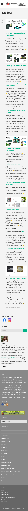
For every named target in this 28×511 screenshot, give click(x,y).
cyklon (21, 377)
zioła (10, 397)
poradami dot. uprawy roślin (8, 357)
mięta (10, 384)
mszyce (14, 384)
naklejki (24, 278)
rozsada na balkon (17, 389)
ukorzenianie (4, 394)
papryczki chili (9, 385)
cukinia (17, 377)
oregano (3, 385)
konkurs (24, 382)
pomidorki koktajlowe (6, 387)
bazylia (3, 377)
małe (7, 233)
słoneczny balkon (22, 392)
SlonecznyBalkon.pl (6, 392)
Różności (3, 459)
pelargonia (15, 385)
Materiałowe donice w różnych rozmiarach (16, 111)
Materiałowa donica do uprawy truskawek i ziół (16, 84)
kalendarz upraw (12, 382)
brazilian (7, 377)
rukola (10, 391)
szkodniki (16, 392)
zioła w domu (22, 397)
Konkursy (3, 444)
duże (22, 231)
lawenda (7, 384)
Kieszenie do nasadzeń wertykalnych (13, 149)
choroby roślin (12, 377)
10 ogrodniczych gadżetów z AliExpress (16, 34)
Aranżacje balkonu (6, 432)
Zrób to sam (4, 478)
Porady (3, 456)
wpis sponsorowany (15, 396)
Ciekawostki (4, 435)
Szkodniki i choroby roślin (8, 468)
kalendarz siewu (5, 382)
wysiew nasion (5, 397)
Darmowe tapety (5, 438)
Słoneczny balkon (5, 465)
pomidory (14, 387)
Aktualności (4, 429)
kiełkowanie (19, 382)
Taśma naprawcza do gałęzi (15, 248)
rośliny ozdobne (5, 391)
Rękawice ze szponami (13, 164)
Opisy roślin (4, 450)
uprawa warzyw (11, 394)
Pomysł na (4, 453)
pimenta (19, 385)
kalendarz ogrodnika (17, 380)
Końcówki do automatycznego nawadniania (16, 183)
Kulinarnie (4, 447)
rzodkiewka (15, 391)
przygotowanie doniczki (7, 389)
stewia (12, 392)
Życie (2, 481)
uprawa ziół (17, 394)
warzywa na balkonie (6, 396)
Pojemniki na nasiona (14, 278)
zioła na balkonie (15, 397)
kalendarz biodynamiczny (7, 380)
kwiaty (3, 384)
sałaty (23, 391)
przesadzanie (19, 387)
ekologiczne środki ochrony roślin (9, 379)
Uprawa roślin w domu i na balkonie (10, 471)
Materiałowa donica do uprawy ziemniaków (16, 66)
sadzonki (20, 391)
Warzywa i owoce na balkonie (8, 475)
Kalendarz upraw (5, 441)
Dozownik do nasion (13, 209)
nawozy (18, 384)
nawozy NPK (23, 384)
